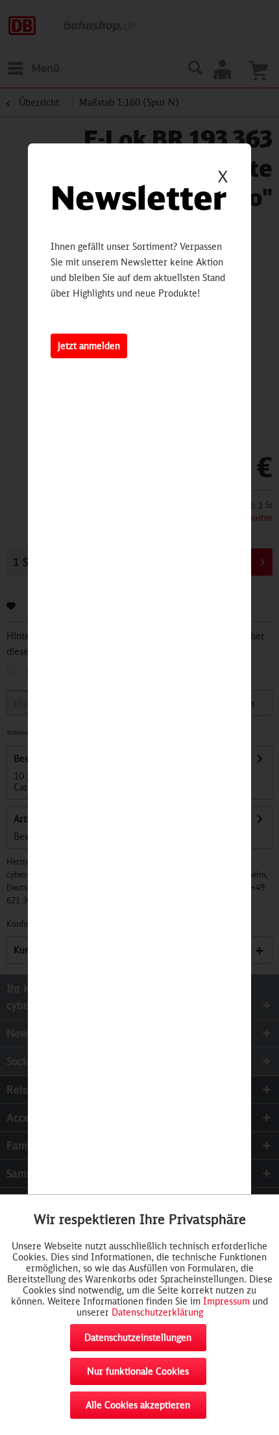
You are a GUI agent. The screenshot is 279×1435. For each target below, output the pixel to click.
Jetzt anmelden (89, 345)
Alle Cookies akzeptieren (138, 1404)
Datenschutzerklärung (157, 1312)
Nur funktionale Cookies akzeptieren (138, 1375)
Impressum (226, 1300)
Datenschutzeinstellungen (137, 1337)
